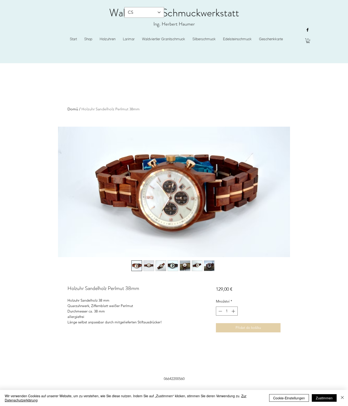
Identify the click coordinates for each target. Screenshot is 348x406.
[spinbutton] (227, 311)
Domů (72, 109)
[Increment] (234, 311)
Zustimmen (324, 398)
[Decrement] (220, 311)
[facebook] (307, 29)
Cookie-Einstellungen (289, 398)
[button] (308, 40)
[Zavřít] (342, 398)
